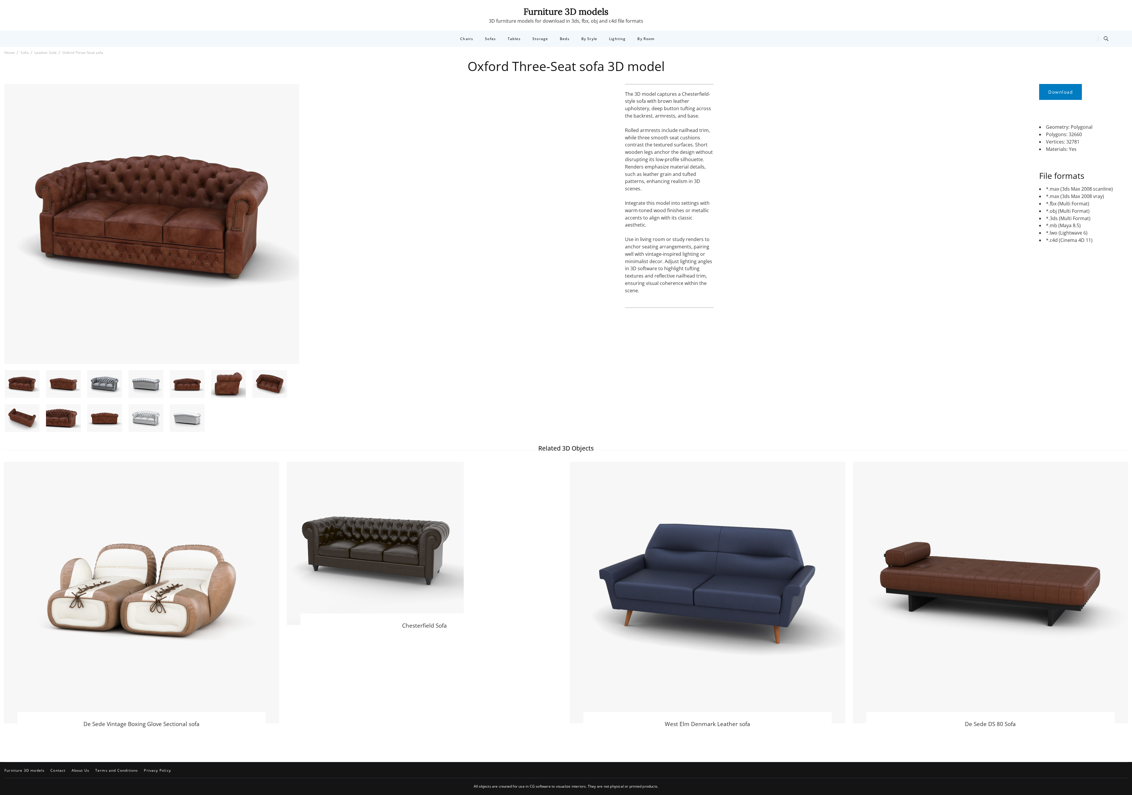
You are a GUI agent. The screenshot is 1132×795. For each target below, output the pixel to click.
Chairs (466, 39)
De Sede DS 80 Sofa (990, 724)
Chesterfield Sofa (424, 625)
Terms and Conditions (116, 770)
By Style (589, 39)
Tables (514, 39)
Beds (565, 39)
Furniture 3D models (566, 11)
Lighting (617, 39)
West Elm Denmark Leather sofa (707, 724)
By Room (645, 39)
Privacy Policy (157, 770)
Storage (540, 39)
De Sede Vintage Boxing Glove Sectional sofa (141, 724)
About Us (80, 770)
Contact (57, 770)
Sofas (490, 39)
